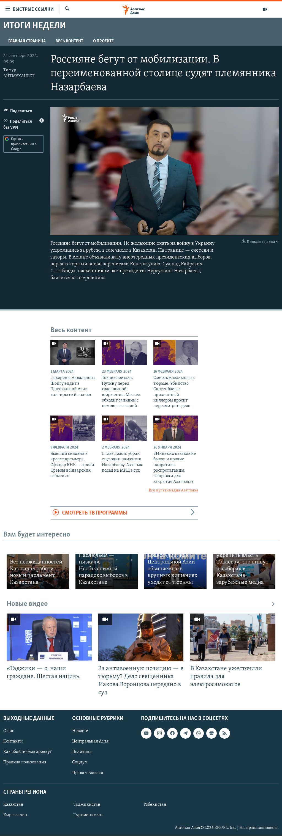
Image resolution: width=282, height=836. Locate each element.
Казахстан (13, 804)
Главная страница (27, 41)
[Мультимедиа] (265, 9)
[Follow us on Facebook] (172, 733)
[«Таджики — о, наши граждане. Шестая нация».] (49, 637)
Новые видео (27, 604)
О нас (8, 731)
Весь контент (69, 41)
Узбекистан (154, 804)
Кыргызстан (15, 815)
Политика (82, 752)
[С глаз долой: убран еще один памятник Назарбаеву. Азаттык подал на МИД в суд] (124, 428)
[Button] (18, 112)
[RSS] (224, 733)
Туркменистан (88, 815)
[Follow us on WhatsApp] (198, 733)
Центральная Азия (90, 741)
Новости (80, 731)
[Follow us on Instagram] (159, 733)
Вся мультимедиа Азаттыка (173, 490)
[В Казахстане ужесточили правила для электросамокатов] (232, 637)
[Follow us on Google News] (211, 733)
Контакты (13, 741)
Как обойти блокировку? (27, 752)
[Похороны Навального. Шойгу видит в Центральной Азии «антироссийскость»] (72, 352)
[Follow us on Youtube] (146, 733)
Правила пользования (24, 762)
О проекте (103, 41)
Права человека (87, 773)
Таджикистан (87, 804)
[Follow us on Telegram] (185, 733)
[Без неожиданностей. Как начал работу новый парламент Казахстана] (38, 571)
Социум (80, 762)
